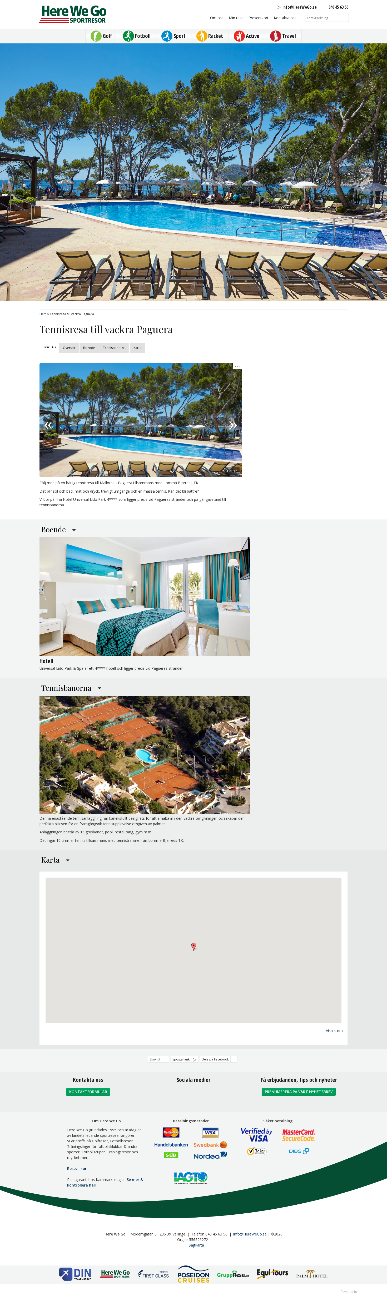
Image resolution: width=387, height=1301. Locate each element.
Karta (137, 348)
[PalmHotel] (312, 1275)
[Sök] (345, 18)
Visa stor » (335, 1030)
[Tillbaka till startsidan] (72, 14)
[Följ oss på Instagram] (193, 1094)
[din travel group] (75, 1275)
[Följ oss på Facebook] (182, 1094)
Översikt (69, 348)
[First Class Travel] (154, 1275)
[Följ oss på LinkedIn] (205, 1094)
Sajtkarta (196, 1245)
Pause (232, 470)
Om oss (217, 17)
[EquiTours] (272, 1274)
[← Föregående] (48, 420)
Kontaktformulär (88, 1091)
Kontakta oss (285, 17)
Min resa (236, 17)
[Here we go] (114, 1275)
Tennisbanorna (114, 348)
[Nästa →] (233, 420)
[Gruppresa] (233, 1274)
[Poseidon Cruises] (193, 1274)
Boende (89, 348)
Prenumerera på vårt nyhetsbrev (299, 1091)
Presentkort (259, 17)
